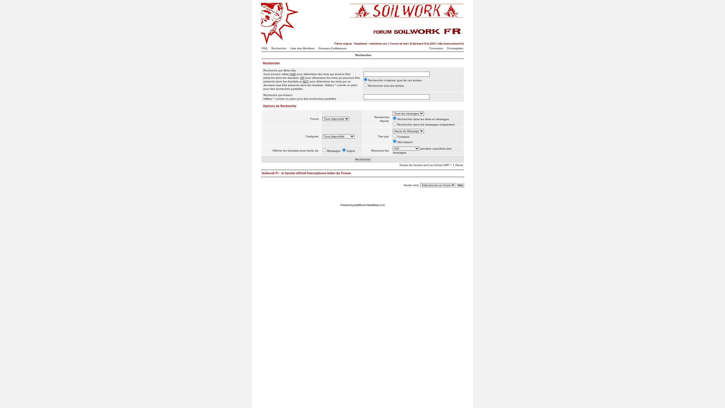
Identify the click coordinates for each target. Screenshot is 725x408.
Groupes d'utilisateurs (332, 48)
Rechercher (278, 48)
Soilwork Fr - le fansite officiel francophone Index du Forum (306, 173)
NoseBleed (373, 205)
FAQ (265, 48)
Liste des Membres (302, 48)
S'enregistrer (455, 48)
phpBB (357, 205)
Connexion (436, 48)
